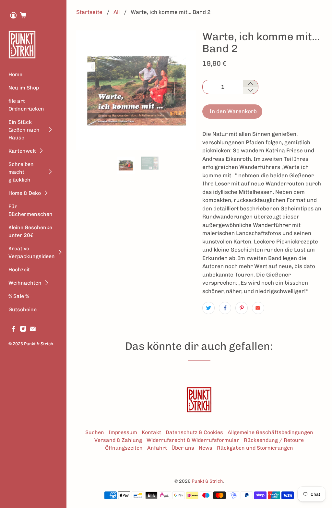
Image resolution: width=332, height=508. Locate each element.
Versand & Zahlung (118, 440)
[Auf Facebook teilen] (225, 308)
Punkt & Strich (38, 343)
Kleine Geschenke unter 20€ (30, 231)
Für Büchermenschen (30, 210)
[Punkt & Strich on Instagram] (23, 330)
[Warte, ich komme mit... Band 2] (136, 90)
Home (15, 74)
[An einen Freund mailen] (258, 308)
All (116, 12)
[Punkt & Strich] (22, 44)
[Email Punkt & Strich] (33, 330)
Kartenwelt (22, 151)
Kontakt (151, 432)
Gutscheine (22, 309)
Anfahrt (157, 448)
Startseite (89, 12)
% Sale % (18, 296)
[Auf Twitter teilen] (208, 308)
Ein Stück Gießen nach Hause (24, 130)
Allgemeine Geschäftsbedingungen (270, 432)
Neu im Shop (23, 88)
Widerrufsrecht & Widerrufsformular (193, 440)
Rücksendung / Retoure (274, 440)
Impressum (123, 432)
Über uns (183, 448)
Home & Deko (24, 193)
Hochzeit (19, 269)
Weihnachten (25, 283)
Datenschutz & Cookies (194, 432)
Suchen (94, 432)
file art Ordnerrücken (26, 105)
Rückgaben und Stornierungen (255, 448)
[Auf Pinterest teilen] (241, 308)
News (205, 448)
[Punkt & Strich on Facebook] (13, 330)
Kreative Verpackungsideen (31, 252)
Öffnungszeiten (124, 448)
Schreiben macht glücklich (21, 172)
